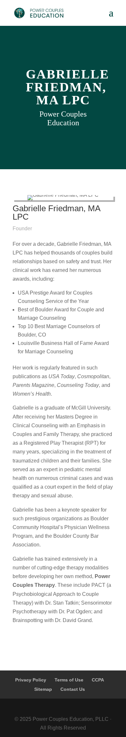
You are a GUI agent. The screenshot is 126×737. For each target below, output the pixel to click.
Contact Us (72, 689)
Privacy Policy (30, 679)
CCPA (98, 679)
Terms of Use (69, 679)
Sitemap (43, 689)
